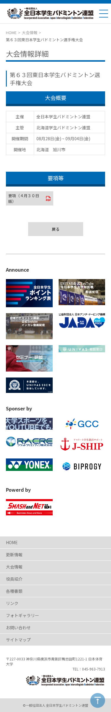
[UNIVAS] (82, 292)
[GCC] (82, 424)
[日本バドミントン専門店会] (29, 441)
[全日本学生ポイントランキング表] (29, 293)
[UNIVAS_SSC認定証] (29, 385)
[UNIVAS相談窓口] (82, 348)
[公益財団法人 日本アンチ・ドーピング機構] (82, 320)
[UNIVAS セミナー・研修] (29, 358)
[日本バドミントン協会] (29, 326)
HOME (11, 32)
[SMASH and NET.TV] (29, 507)
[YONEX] (29, 464)
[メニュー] (103, 14)
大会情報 (29, 32)
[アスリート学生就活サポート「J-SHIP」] (82, 444)
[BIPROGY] (82, 466)
